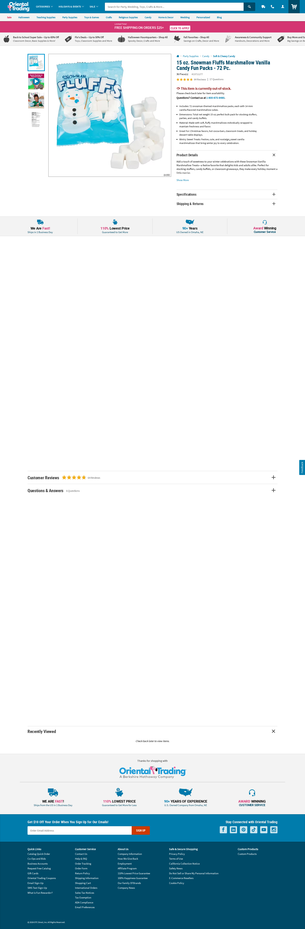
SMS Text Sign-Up (37, 887)
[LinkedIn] (233, 829)
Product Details (187, 155)
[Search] (249, 6)
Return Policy (82, 873)
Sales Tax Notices (84, 892)
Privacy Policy (177, 854)
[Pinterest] (243, 829)
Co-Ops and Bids (37, 858)
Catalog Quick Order (39, 854)
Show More (183, 180)
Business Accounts (38, 863)
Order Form (81, 868)
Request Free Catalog (39, 868)
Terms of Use (176, 858)
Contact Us (81, 854)
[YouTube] (263, 829)
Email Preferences (85, 907)
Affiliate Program (127, 868)
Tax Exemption (83, 897)
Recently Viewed (42, 731)
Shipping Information (86, 878)
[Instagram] (273, 829)
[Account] (282, 6)
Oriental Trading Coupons (42, 878)
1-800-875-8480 (215, 97)
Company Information (130, 854)
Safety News (176, 868)
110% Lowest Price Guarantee (134, 873)
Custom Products (247, 854)
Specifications (186, 194)
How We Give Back (128, 858)
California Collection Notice (184, 863)
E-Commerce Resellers (181, 878)
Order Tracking (83, 863)
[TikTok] (253, 829)
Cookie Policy (176, 883)
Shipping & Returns (190, 203)
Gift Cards (33, 873)
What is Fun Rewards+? (40, 892)
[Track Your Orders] (263, 6)
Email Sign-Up (35, 883)
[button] (110, 115)
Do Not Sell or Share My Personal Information (194, 873)
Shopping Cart (83, 883)
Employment (125, 863)
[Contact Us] (272, 6)
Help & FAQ (81, 858)
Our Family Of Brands (129, 883)
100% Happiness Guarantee (133, 878)
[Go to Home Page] (178, 56)
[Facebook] (223, 829)
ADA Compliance (84, 902)
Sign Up (140, 830)
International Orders (86, 887)
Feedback (302, 467)
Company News (126, 887)
